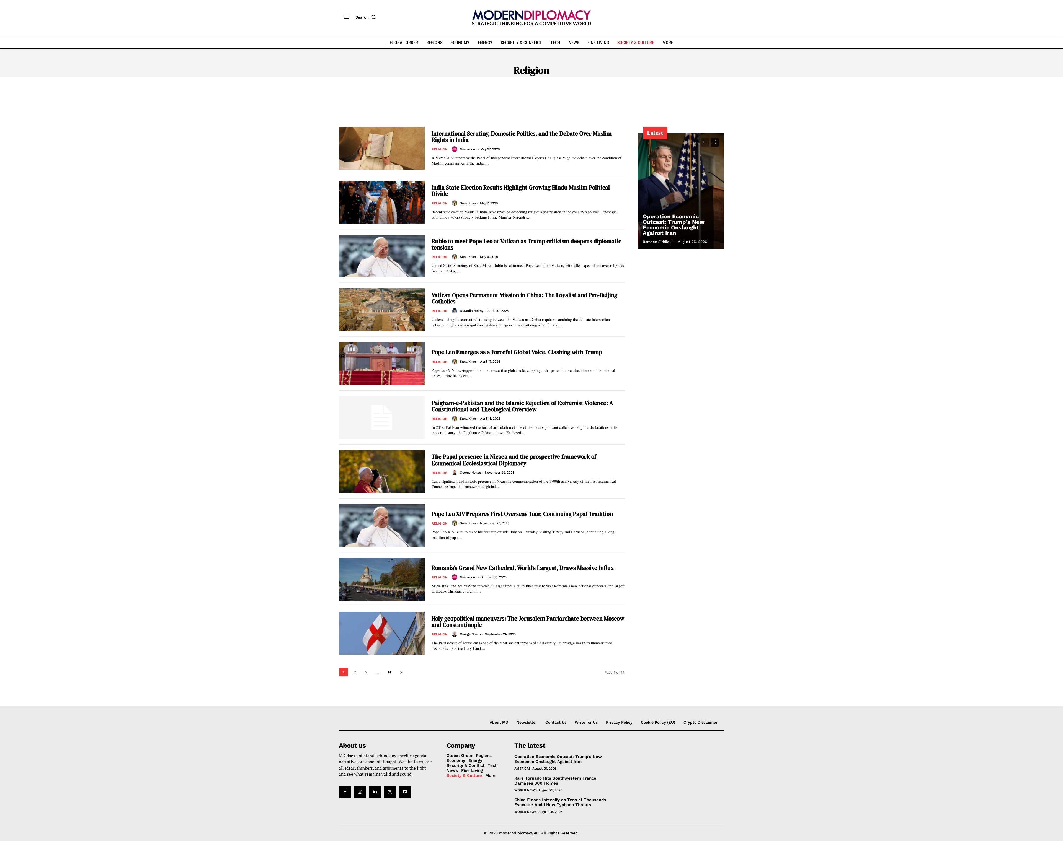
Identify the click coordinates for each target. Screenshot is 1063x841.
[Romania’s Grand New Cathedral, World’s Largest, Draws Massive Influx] (382, 579)
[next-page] (401, 672)
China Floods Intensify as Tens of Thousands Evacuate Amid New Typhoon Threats (560, 802)
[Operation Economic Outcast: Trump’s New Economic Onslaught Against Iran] (681, 191)
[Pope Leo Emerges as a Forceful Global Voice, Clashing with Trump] (382, 363)
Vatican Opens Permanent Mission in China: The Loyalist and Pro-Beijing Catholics (524, 298)
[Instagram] (360, 792)
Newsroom (468, 149)
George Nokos (470, 472)
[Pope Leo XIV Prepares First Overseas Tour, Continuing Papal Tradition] (382, 525)
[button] (366, 17)
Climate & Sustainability (521, 86)
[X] (390, 792)
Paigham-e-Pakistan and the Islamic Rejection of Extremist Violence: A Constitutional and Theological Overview (522, 406)
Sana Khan (468, 203)
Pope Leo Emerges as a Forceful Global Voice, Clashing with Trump (517, 352)
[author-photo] (455, 149)
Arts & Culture (469, 86)
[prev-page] (705, 142)
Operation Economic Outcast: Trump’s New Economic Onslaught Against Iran (674, 224)
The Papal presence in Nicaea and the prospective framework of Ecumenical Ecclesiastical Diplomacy (514, 460)
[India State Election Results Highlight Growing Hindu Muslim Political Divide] (382, 202)
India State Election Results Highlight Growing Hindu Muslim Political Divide (521, 190)
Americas (522, 768)
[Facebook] (345, 792)
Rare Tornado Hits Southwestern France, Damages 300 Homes (555, 781)
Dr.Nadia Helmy (471, 311)
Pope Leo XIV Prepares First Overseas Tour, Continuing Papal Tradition (522, 514)
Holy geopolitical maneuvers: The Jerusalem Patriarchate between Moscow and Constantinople (528, 621)
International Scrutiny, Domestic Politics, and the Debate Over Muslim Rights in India (522, 136)
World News (525, 790)
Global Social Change (582, 86)
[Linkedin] (375, 792)
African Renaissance (421, 86)
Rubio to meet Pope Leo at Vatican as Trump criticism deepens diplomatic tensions (526, 244)
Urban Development (637, 86)
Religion (440, 149)
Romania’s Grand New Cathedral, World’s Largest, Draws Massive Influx (523, 568)
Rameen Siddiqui (658, 242)
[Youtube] (405, 792)
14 (389, 672)
